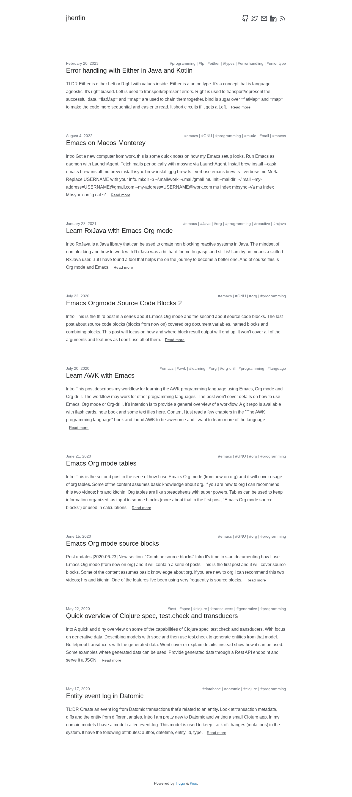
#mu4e (250, 136)
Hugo (180, 783)
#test (172, 608)
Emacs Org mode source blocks (112, 543)
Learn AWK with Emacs (100, 375)
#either (214, 63)
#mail (264, 136)
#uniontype (276, 63)
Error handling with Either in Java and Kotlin (129, 70)
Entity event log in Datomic (105, 696)
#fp (201, 63)
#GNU (206, 136)
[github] (245, 18)
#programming (183, 63)
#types (229, 63)
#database (211, 689)
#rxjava (279, 223)
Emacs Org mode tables (101, 463)
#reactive (262, 223)
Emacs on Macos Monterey (105, 142)
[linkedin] (273, 18)
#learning (197, 368)
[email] (264, 18)
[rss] (282, 18)
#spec (185, 608)
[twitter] (254, 18)
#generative (247, 608)
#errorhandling (250, 63)
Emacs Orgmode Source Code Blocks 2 (124, 303)
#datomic (232, 689)
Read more (241, 107)
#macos (279, 136)
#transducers (221, 608)
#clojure (200, 608)
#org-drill (227, 368)
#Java (205, 223)
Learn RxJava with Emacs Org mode (119, 230)
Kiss (193, 783)
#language (277, 368)
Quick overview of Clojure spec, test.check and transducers (152, 615)
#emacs (191, 136)
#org (218, 223)
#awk (181, 368)
